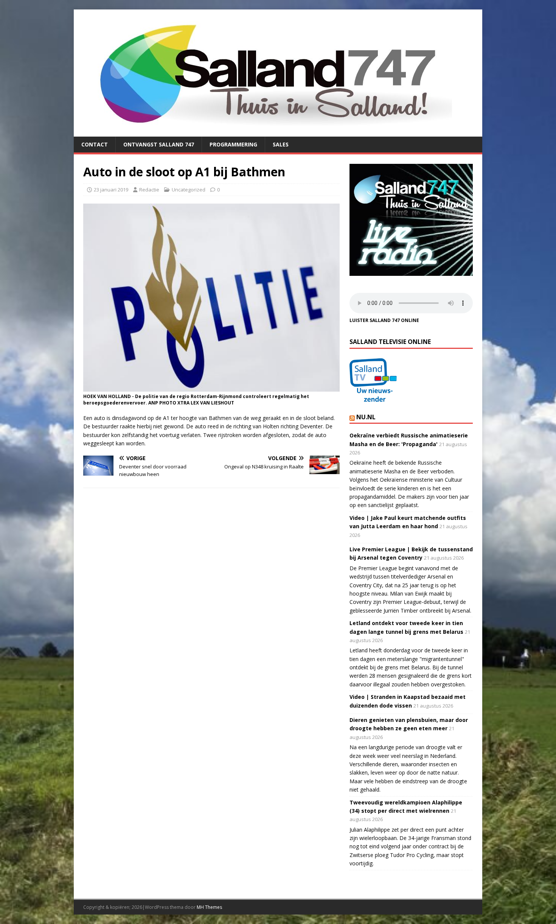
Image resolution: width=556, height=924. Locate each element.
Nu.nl (366, 417)
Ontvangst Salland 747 (158, 144)
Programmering (233, 144)
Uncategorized (188, 189)
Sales (281, 144)
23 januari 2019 (111, 189)
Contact (94, 144)
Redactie (149, 189)
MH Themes (209, 907)
